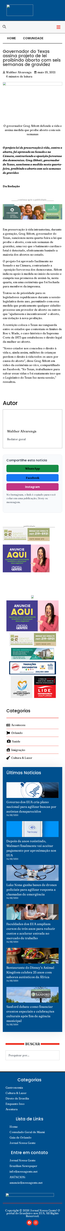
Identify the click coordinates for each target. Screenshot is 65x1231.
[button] (58, 27)
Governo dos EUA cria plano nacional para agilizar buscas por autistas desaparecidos (31, 806)
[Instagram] (35, 1222)
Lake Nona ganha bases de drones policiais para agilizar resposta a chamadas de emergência (31, 889)
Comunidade (33, 38)
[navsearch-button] (6, 27)
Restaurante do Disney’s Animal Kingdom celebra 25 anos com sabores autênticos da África (30, 972)
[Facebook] (29, 1222)
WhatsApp (32, 468)
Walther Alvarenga (21, 431)
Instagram (32, 487)
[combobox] (32, 1055)
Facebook (32, 477)
